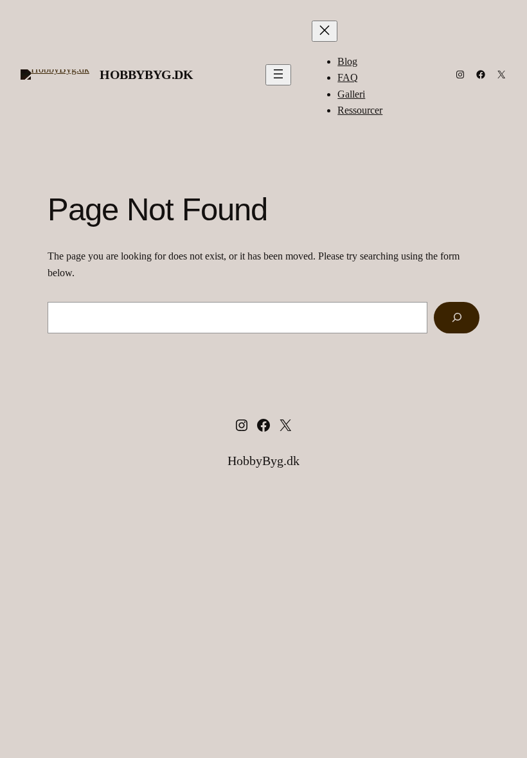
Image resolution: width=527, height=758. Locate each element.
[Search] (456, 317)
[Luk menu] (324, 31)
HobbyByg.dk (146, 74)
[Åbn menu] (278, 74)
